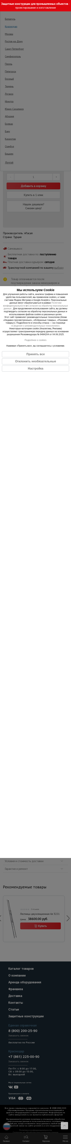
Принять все (35, 354)
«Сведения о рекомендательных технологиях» (35, 326)
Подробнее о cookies (35, 340)
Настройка (35, 368)
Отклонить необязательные (35, 361)
